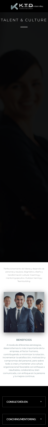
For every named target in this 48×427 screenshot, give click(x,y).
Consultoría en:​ (17, 401)
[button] (24, 402)
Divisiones (34, 6)
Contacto (38, 6)
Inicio (23, 6)
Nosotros (29, 6)
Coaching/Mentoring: (21, 419)
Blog (41, 6)
